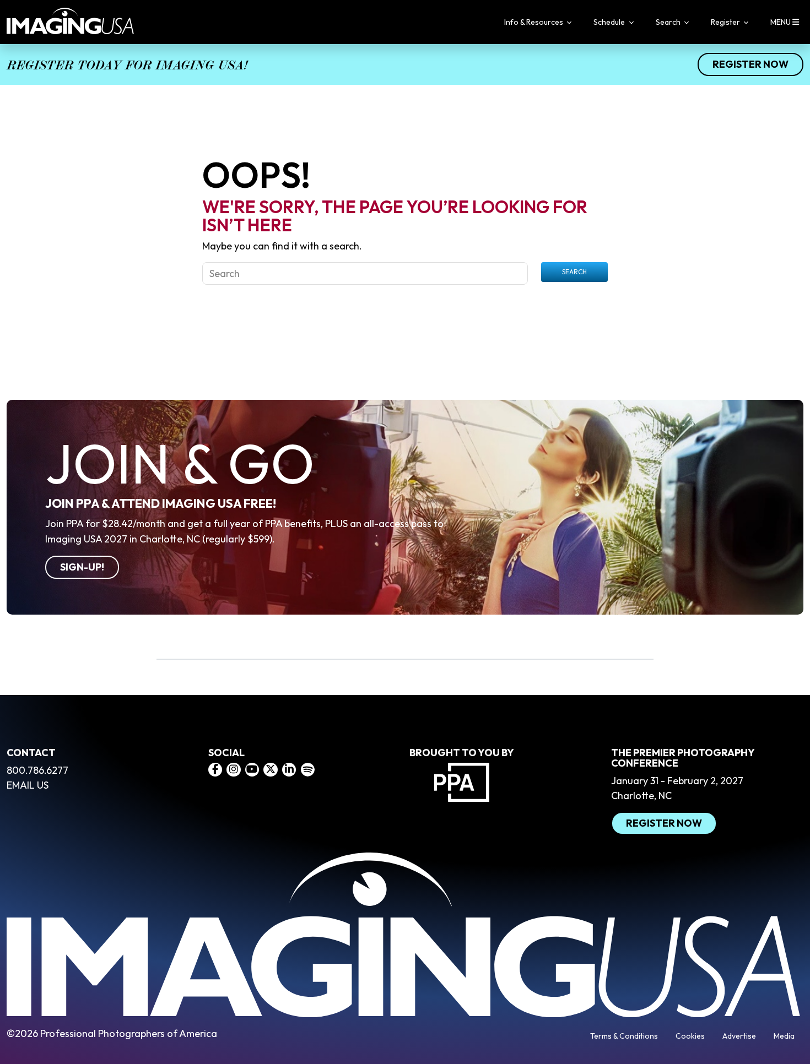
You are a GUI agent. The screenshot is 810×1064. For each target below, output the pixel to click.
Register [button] (726, 22)
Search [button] (669, 22)
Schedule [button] (610, 22)
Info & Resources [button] (534, 22)
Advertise (739, 1036)
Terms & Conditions (624, 1036)
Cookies (690, 1036)
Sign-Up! (82, 567)
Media (784, 1036)
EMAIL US (27, 785)
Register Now (750, 64)
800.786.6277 (37, 770)
